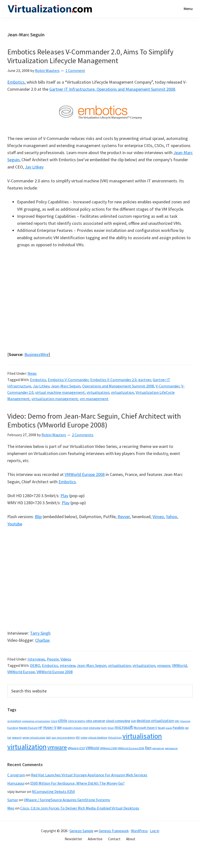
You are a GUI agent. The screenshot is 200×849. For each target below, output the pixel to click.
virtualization (122, 392)
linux (111, 728)
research (17, 737)
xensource (171, 748)
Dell (133, 721)
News (32, 373)
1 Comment (75, 70)
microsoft (123, 727)
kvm (104, 728)
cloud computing (118, 721)
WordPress (139, 831)
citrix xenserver (95, 721)
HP (40, 727)
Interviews (36, 659)
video (83, 737)
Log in (154, 831)
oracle (169, 728)
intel (85, 728)
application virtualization (36, 721)
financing (185, 721)
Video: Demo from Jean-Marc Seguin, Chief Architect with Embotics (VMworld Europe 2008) (94, 420)
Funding (12, 728)
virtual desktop (97, 737)
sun (48, 737)
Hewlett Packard (28, 728)
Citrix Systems (76, 721)
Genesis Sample (81, 831)
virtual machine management (60, 392)
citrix (62, 720)
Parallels (178, 728)
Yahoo (171, 516)
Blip (38, 516)
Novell (161, 728)
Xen (148, 747)
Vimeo (158, 516)
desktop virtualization (155, 720)
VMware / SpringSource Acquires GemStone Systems (67, 799)
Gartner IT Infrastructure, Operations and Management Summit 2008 (112, 89)
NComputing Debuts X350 (53, 791)
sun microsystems (63, 737)
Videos (65, 659)
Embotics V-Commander (68, 379)
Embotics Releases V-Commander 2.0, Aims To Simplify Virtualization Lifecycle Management (90, 56)
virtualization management (54, 398)
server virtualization (33, 737)
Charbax (42, 640)
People (53, 659)
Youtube (14, 524)
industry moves (72, 728)
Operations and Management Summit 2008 (118, 386)
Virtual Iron (115, 737)
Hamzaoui (15, 783)
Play (64, 495)
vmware (163, 665)
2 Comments (82, 434)
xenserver (158, 748)
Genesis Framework (114, 831)
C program (16, 774)
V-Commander (168, 386)
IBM (59, 728)
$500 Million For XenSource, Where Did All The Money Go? (77, 783)
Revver (124, 516)
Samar (12, 799)
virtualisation (98, 392)
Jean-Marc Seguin (65, 386)
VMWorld (179, 665)
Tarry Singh (40, 633)
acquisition (14, 721)
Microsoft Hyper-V (145, 728)
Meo (10, 808)
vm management (94, 398)
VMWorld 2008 (108, 748)
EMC (177, 721)
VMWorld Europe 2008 (85, 474)
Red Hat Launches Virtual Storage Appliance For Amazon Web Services (89, 774)
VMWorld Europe (21, 671)
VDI (78, 737)
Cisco (54, 721)
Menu (188, 8)
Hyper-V (49, 727)
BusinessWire (36, 354)
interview (67, 665)
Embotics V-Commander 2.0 (113, 379)
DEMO (35, 665)
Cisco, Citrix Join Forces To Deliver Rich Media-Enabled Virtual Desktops (79, 808)
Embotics (16, 82)
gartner (144, 379)
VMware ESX (76, 748)
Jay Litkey (34, 167)
